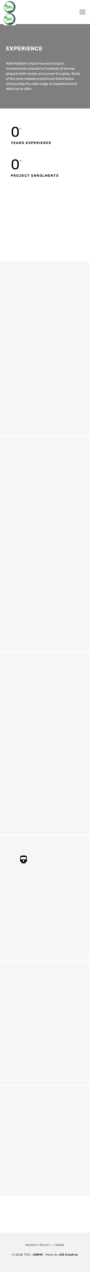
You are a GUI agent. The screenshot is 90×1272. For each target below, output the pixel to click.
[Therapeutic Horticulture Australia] (10, 12)
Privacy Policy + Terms (44, 1245)
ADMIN (38, 1254)
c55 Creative (68, 1254)
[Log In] (70, 12)
